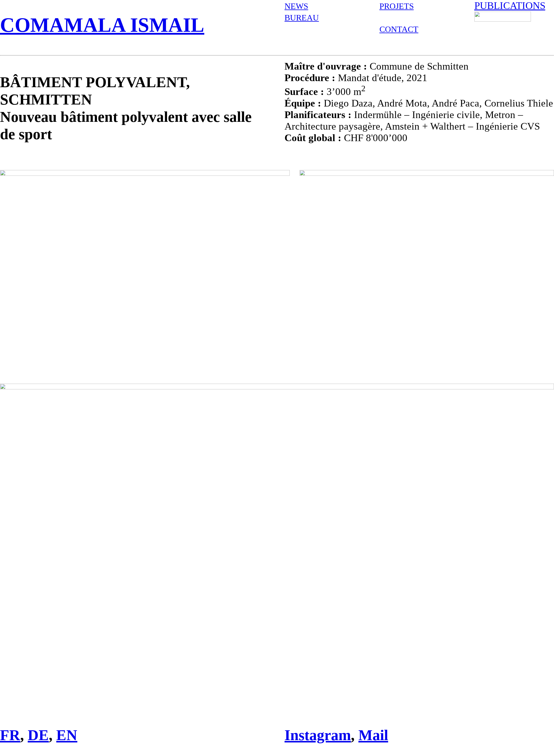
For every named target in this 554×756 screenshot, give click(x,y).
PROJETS (396, 6)
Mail (373, 735)
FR (10, 735)
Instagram (318, 735)
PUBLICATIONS (509, 5)
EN (66, 735)
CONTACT (398, 29)
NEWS (296, 6)
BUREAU (302, 17)
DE (38, 735)
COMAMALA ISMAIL (102, 25)
